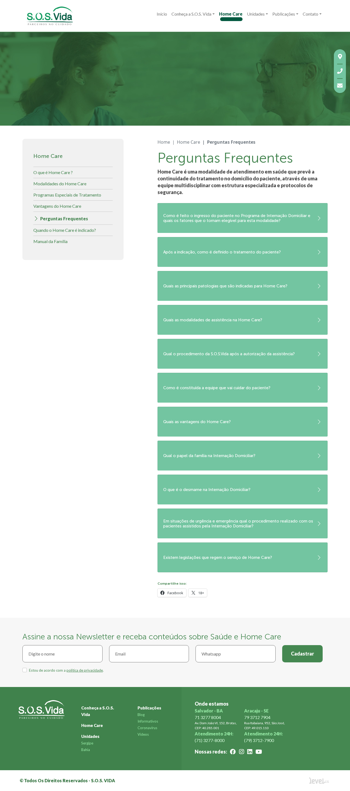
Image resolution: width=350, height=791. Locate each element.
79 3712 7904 (257, 717)
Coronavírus (147, 728)
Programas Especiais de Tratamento (67, 194)
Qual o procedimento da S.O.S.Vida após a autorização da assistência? (229, 353)
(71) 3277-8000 (209, 740)
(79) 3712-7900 (259, 740)
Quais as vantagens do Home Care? (197, 421)
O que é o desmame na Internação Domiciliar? (206, 489)
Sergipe (87, 743)
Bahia (85, 749)
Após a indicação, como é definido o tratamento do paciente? (222, 252)
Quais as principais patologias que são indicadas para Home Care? (225, 286)
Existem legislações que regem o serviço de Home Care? (217, 557)
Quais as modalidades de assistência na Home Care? (212, 319)
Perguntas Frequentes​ (64, 218)
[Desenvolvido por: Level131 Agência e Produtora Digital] (325, 780)
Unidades (256, 13)
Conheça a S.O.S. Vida (191, 13)
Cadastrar (302, 654)
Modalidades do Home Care (59, 183)
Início (162, 13)
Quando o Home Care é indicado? (64, 230)
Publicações (149, 707)
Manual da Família (50, 241)
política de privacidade (84, 670)
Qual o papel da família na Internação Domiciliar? (209, 455)
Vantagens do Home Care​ (57, 206)
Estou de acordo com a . (66, 670)
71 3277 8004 (208, 717)
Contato (310, 13)
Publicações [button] (283, 13)
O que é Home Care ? (53, 172)
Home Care (231, 13)
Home (164, 142)
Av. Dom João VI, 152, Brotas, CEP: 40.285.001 (216, 725)
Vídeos (143, 734)
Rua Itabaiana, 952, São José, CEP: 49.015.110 (264, 725)
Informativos (148, 721)
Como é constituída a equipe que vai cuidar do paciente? (216, 387)
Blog (141, 714)
